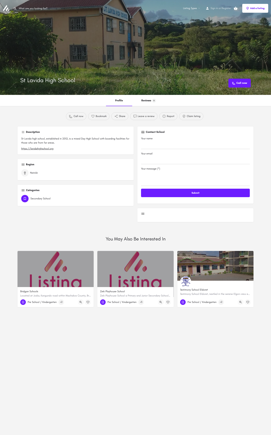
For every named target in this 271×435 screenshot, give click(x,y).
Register (226, 8)
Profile (119, 100)
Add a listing (257, 8)
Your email (146, 153)
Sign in (214, 8)
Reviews (148, 100)
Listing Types (190, 8)
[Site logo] (7, 8)
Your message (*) (150, 168)
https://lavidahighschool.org (37, 148)
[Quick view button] (81, 302)
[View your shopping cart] (236, 8)
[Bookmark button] (88, 302)
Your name (147, 138)
